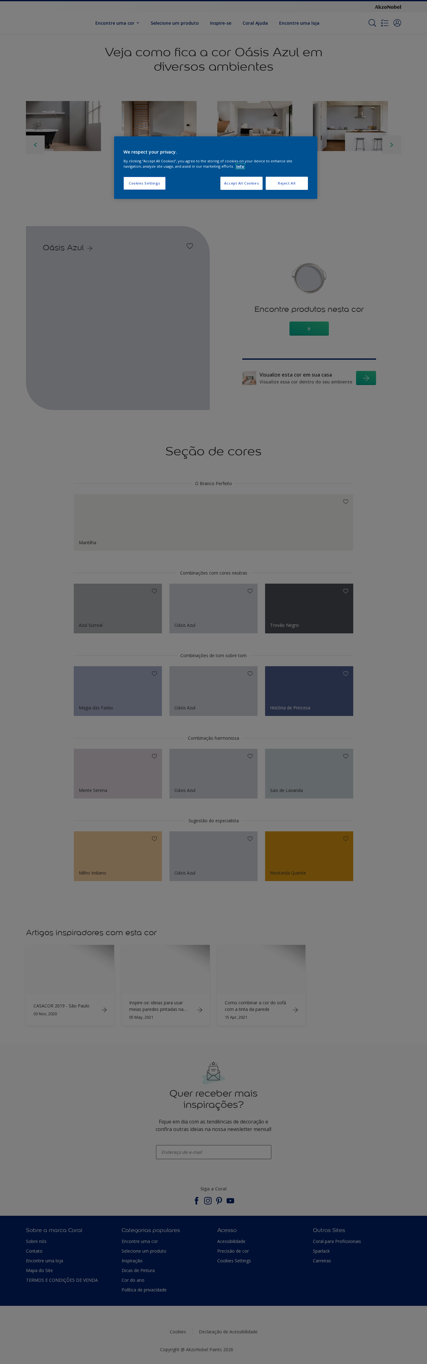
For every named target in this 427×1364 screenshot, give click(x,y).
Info (240, 166)
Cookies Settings (144, 183)
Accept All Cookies (241, 183)
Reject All (287, 183)
